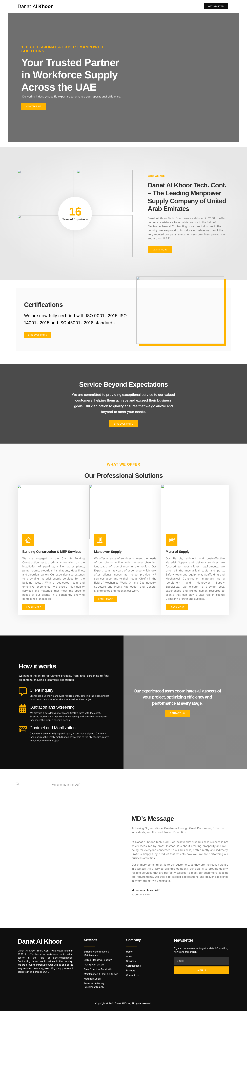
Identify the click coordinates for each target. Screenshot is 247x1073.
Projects (170, 6)
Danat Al (35, 6)
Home (92, 6)
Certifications (128, 6)
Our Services (150, 6)
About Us (108, 6)
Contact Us (188, 6)
